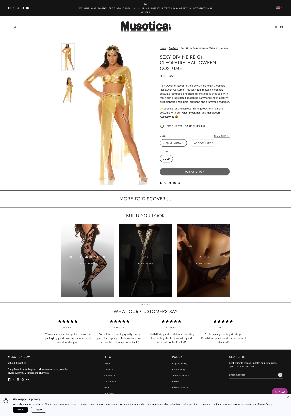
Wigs (184, 112)
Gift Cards (109, 393)
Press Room (110, 381)
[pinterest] (22, 8)
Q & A (107, 387)
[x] (13, 8)
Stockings (194, 112)
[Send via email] (174, 182)
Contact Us (109, 375)
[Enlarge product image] (115, 114)
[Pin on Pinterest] (169, 182)
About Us (108, 369)
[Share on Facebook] (161, 182)
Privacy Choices (180, 387)
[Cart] (281, 26)
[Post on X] (165, 182)
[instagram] (18, 8)
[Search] (15, 26)
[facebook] (9, 8)
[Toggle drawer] (9, 27)
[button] (179, 182)
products (173, 48)
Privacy (175, 381)
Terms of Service (180, 375)
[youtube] (27, 8)
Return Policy (178, 369)
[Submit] (280, 375)
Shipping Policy (179, 364)
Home (163, 48)
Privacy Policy (265, 404)
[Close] (287, 397)
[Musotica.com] (145, 26)
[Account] (275, 26)
